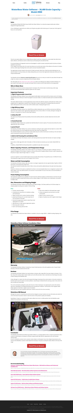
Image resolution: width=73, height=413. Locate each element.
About (28, 404)
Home (14, 2)
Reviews (48, 2)
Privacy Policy (36, 404)
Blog (59, 2)
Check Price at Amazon (36, 55)
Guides (25, 2)
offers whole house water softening (26, 81)
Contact (31, 404)
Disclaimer (40, 404)
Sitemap (44, 404)
